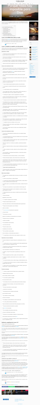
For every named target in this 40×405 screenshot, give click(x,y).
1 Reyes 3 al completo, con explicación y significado (34, 48)
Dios (12, 71)
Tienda (30, 72)
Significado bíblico (32, 71)
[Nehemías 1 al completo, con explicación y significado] (30, 57)
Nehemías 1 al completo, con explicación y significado (35, 57)
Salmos (30, 70)
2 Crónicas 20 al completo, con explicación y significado (35, 55)
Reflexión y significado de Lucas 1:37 (7, 33)
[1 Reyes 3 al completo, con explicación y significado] (33, 27)
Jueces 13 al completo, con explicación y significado (34, 52)
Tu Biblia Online (20, 1)
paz (16, 316)
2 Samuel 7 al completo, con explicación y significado (35, 50)
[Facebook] (30, 77)
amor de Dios (13, 335)
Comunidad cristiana (32, 65)
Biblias (30, 64)
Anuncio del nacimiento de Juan (7, 29)
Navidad (3, 326)
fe (23, 334)
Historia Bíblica (31, 66)
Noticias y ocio (31, 68)
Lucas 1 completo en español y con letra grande (8, 27)
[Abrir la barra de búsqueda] (33, 4)
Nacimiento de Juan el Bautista (7, 31)
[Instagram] (31, 77)
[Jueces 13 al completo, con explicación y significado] (30, 52)
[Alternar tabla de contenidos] (14, 26)
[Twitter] (33, 77)
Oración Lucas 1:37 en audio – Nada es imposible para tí (9, 35)
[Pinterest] (34, 77)
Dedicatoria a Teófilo (6, 28)
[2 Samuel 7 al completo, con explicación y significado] (33, 33)
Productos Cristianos (32, 69)
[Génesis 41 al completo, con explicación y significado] (30, 59)
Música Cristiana (32, 67)
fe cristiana (17, 326)
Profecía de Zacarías (6, 32)
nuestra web (16, 384)
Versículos (20, 18)
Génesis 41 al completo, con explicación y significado (35, 60)
